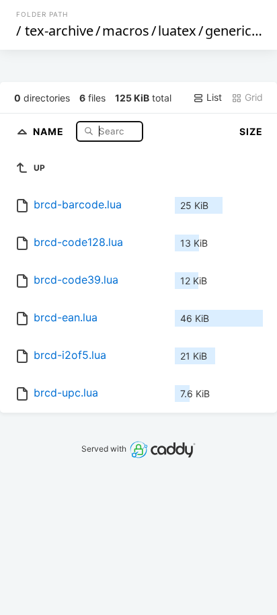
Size (251, 131)
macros (125, 31)
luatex (177, 31)
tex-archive (59, 31)
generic (228, 31)
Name (50, 130)
